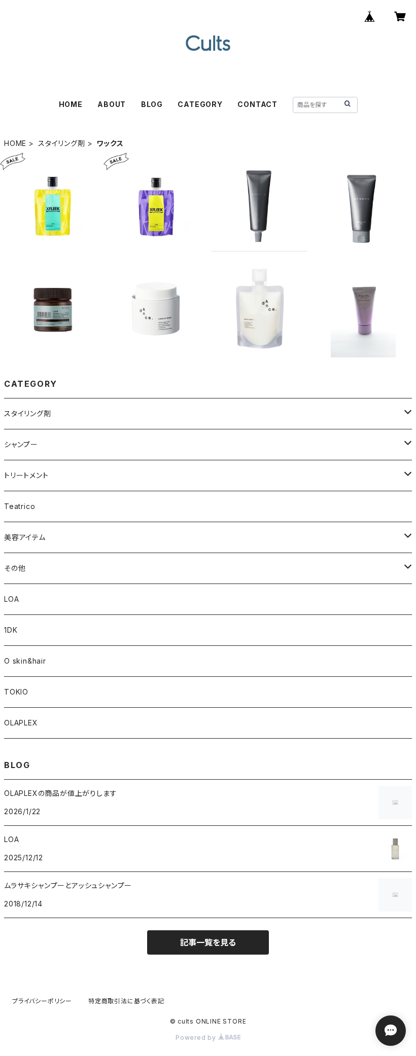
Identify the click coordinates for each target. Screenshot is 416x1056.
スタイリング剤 (61, 143)
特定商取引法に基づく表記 (126, 1001)
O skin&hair (25, 661)
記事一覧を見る (208, 942)
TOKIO (16, 691)
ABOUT (111, 104)
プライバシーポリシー (42, 1001)
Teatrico (19, 506)
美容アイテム (25, 537)
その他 (14, 568)
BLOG (152, 104)
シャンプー (21, 444)
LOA (11, 599)
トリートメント (26, 475)
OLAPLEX (21, 722)
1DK (10, 630)
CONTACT (257, 104)
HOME (71, 104)
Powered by (197, 1037)
